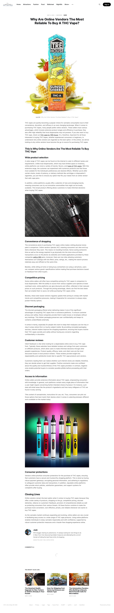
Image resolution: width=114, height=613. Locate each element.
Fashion (36, 4)
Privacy (37, 605)
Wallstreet (50, 4)
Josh (35, 530)
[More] (72, 4)
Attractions (27, 4)
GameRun (82, 605)
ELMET (63, 605)
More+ (67, 4)
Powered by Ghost (105, 605)
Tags (48, 605)
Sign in (107, 4)
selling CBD (37, 257)
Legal (43, 605)
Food (43, 4)
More (65, 15)
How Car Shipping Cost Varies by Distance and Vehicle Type (56, 590)
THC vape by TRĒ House (49, 135)
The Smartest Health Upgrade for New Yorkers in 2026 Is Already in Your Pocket (34, 590)
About (31, 605)
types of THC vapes (75, 166)
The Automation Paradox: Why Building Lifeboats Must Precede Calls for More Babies (79, 590)
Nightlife (59, 4)
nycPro (70, 605)
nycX (75, 605)
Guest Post (55, 605)
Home (19, 4)
